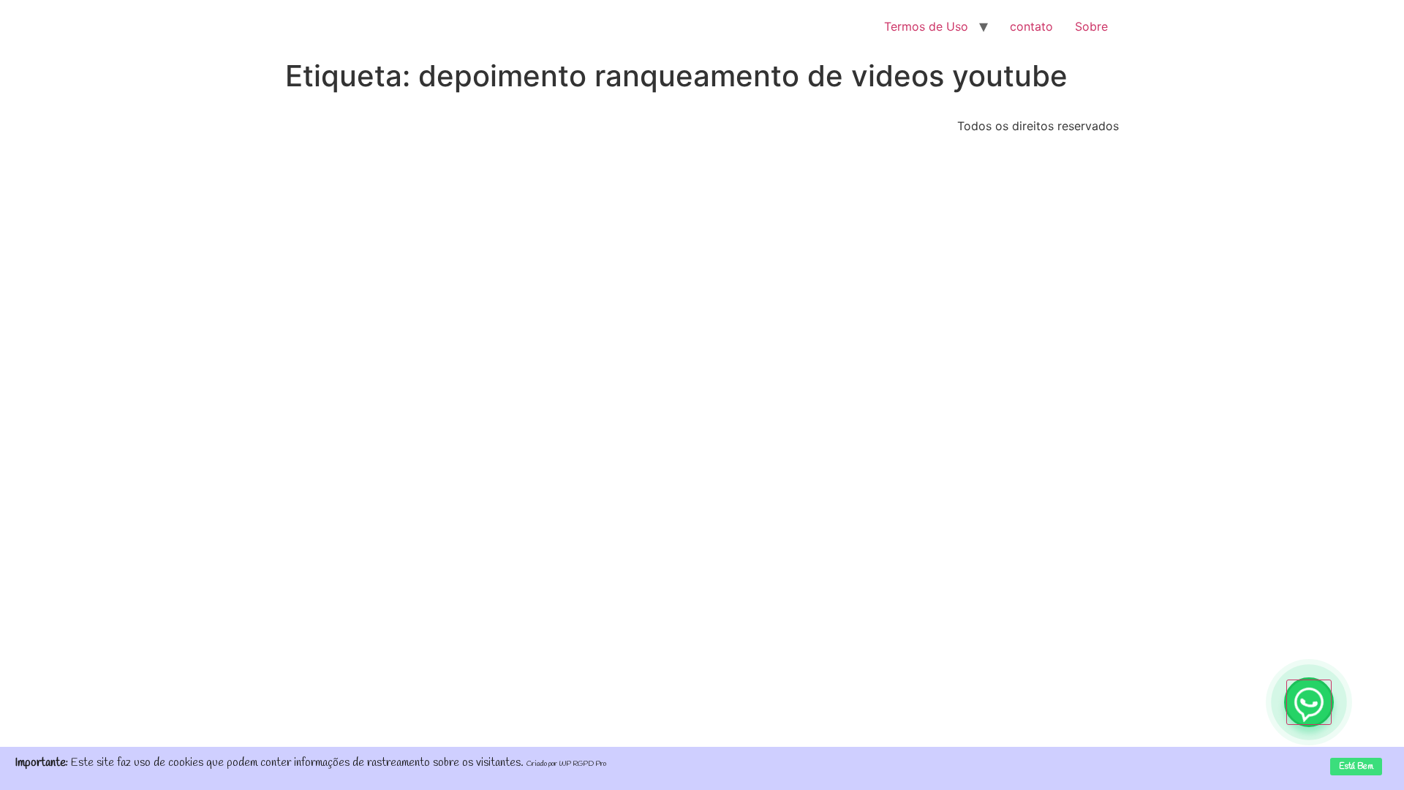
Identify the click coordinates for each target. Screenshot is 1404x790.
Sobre (1091, 26)
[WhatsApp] (1309, 702)
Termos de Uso (926, 26)
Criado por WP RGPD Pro (566, 764)
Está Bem (1356, 766)
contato (1031, 26)
